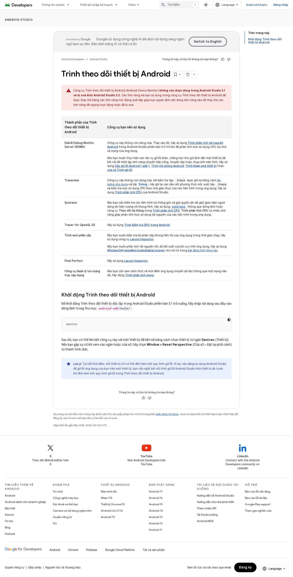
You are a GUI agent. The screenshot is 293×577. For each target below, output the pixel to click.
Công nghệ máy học (66, 498)
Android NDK (205, 521)
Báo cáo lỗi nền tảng (257, 491)
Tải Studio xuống (207, 514)
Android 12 (156, 523)
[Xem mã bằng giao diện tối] (229, 319)
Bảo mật (10, 508)
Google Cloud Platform (120, 550)
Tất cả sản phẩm (154, 550)
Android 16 (156, 498)
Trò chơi (58, 491)
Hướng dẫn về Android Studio (215, 495)
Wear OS (106, 498)
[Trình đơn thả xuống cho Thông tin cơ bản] (69, 5)
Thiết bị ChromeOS (113, 504)
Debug (143, 184)
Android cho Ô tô (112, 510)
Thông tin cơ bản (53, 5)
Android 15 (156, 504)
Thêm (132, 5)
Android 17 (156, 491)
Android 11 (155, 530)
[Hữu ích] (223, 59)
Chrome (73, 550)
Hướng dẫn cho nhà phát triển (215, 502)
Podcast (10, 534)
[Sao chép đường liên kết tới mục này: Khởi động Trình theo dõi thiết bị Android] (159, 295)
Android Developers (73, 59)
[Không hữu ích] (229, 59)
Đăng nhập (280, 5)
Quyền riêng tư (62, 517)
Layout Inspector (136, 261)
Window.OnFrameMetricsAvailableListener (136, 250)
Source (9, 514)
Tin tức (9, 521)
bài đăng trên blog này (202, 250)
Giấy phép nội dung (167, 414)
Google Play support (257, 504)
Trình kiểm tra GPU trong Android (147, 225)
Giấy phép (34, 567)
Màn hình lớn (109, 491)
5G (55, 523)
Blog (7, 527)
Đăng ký (245, 567)
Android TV (108, 517)
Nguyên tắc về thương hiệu (63, 567)
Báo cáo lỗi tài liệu (256, 498)
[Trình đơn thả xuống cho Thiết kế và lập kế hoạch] (118, 5)
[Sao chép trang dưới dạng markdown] (188, 74)
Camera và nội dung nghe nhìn (72, 510)
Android (10, 495)
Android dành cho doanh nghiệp (25, 502)
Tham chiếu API (206, 508)
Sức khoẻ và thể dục (65, 504)
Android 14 (156, 510)
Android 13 (155, 517)
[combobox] (179, 4)
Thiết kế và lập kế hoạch (96, 5)
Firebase (91, 550)
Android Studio (256, 5)
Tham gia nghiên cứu (258, 510)
